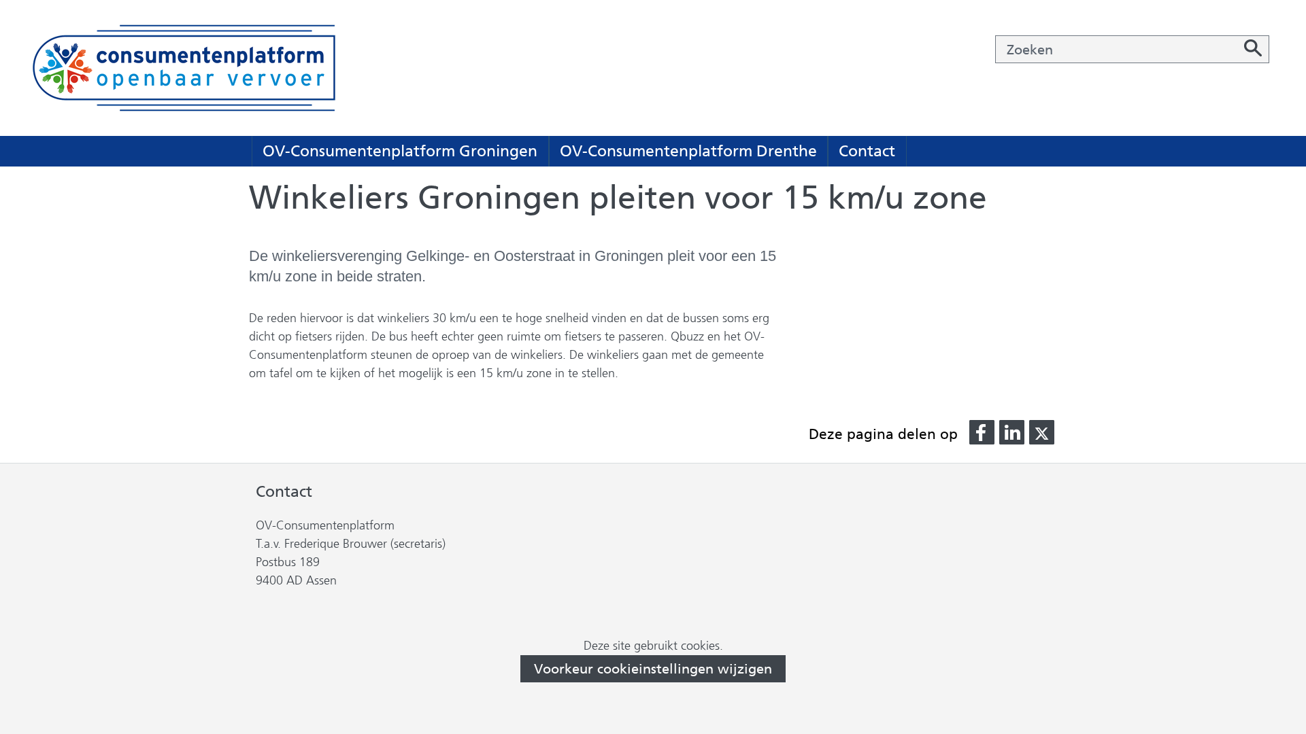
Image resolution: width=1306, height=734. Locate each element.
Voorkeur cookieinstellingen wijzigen (653, 669)
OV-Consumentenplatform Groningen (400, 150)
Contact (867, 150)
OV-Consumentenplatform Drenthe (688, 150)
